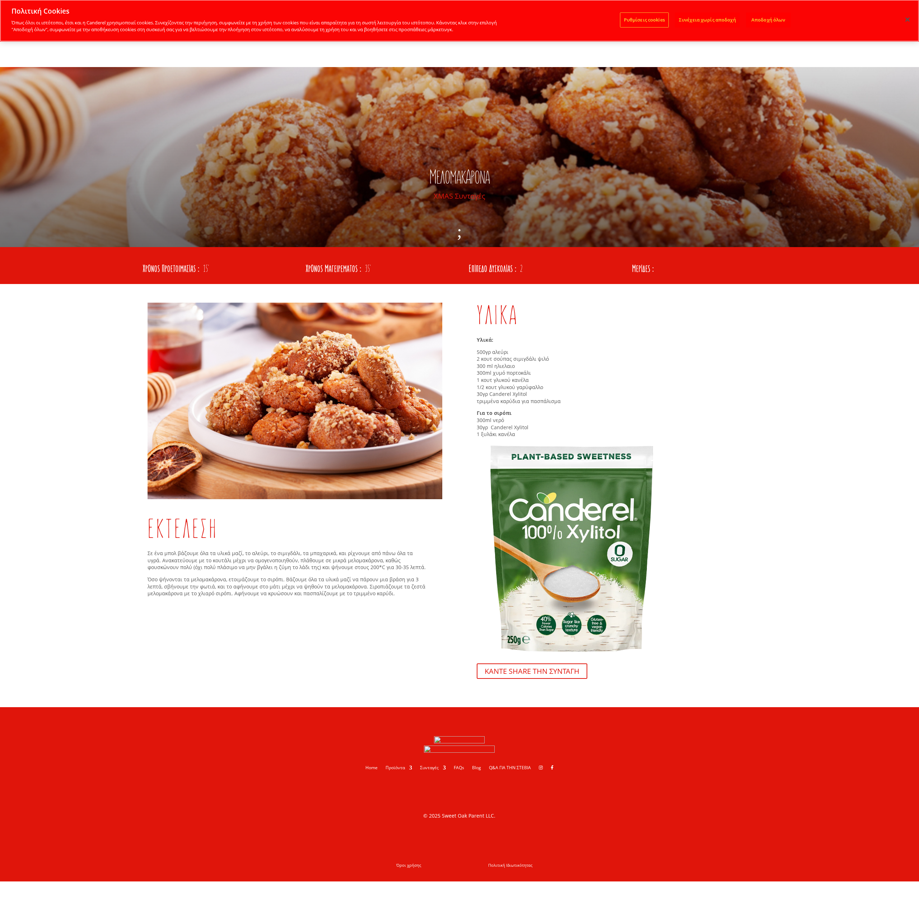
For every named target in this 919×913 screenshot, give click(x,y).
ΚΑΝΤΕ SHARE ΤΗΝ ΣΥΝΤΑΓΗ (532, 671)
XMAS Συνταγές (459, 196)
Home (371, 768)
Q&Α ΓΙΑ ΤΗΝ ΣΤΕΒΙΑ (510, 768)
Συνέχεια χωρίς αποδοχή (707, 19)
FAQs (459, 768)
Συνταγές (429, 768)
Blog (476, 768)
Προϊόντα (395, 768)
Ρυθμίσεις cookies (644, 19)
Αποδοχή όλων (768, 19)
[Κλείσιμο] (907, 20)
